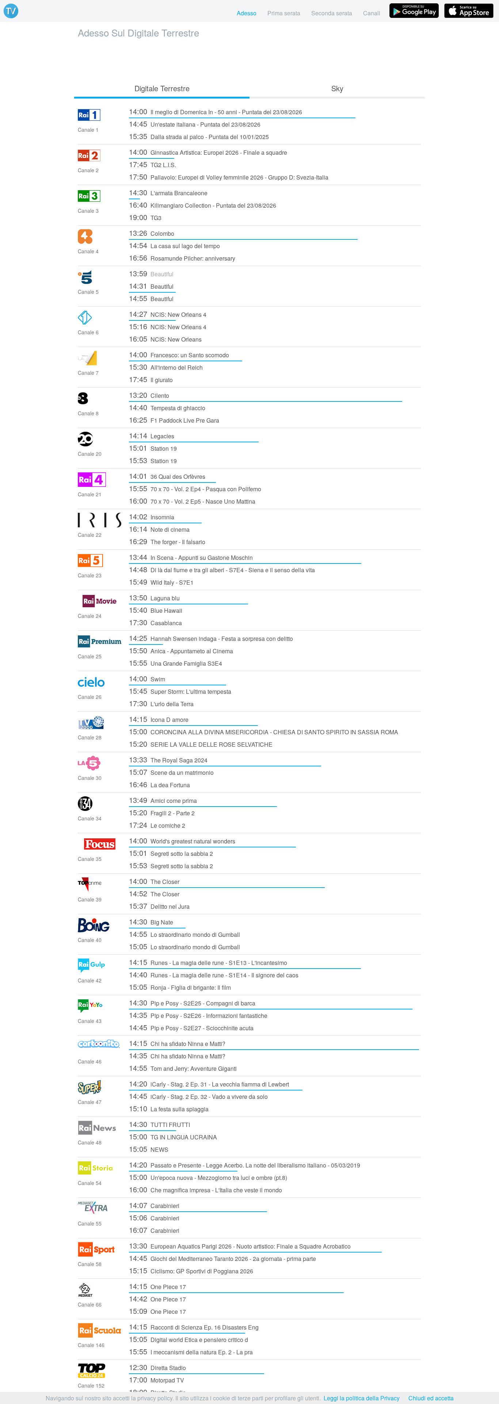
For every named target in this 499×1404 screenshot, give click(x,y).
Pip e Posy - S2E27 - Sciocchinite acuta (191, 1027)
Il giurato (151, 379)
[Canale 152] (100, 1376)
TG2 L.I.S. (152, 164)
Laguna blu (154, 597)
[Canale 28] (100, 727)
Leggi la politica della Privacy (362, 1398)
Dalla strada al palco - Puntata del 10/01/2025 (199, 136)
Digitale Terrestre (162, 88)
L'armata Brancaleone (168, 192)
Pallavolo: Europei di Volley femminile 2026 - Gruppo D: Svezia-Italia (228, 176)
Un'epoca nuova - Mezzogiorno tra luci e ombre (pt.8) (208, 1177)
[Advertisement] (249, 59)
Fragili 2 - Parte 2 (162, 812)
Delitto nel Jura (159, 905)
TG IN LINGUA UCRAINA (173, 1136)
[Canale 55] (100, 1213)
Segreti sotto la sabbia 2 (171, 852)
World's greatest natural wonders (182, 840)
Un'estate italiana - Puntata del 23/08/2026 (194, 123)
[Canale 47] (100, 1092)
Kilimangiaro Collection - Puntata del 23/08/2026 (202, 204)
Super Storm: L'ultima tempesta (180, 690)
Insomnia (151, 516)
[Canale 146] (100, 1335)
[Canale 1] (100, 120)
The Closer (154, 881)
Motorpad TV (156, 1379)
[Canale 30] (100, 768)
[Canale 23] (100, 565)
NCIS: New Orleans (165, 338)
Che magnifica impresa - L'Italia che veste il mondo (205, 1189)
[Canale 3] (100, 201)
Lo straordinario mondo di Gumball (184, 933)
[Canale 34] (100, 808)
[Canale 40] (100, 930)
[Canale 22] (100, 525)
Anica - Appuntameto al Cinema (181, 650)
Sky (337, 88)
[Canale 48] (100, 1132)
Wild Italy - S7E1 (161, 581)
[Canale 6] (100, 322)
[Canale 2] (100, 160)
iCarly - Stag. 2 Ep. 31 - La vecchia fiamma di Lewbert (209, 1083)
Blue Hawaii (155, 609)
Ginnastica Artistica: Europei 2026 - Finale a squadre (208, 151)
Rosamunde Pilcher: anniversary (182, 257)
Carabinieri (154, 1205)
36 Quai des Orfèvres (167, 475)
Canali (371, 13)
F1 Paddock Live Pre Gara (174, 419)
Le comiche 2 (157, 824)
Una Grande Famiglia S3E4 (175, 662)
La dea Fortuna (159, 784)
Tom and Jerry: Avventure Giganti (183, 1067)
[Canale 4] (100, 241)
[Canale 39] (100, 889)
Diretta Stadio (157, 1367)
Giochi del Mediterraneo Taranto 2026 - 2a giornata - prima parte (222, 1258)
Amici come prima (163, 800)
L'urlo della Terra (161, 703)
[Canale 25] (100, 646)
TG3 (145, 217)
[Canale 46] (100, 1051)
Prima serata (283, 13)
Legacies (151, 435)
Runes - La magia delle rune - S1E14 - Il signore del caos (213, 974)
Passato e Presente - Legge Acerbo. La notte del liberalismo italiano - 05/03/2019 (244, 1164)
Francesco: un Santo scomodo (179, 354)
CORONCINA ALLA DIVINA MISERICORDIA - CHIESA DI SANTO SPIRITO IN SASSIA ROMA (263, 731)
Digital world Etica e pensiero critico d (188, 1339)
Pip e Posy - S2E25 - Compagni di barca (192, 1002)
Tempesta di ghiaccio (167, 407)
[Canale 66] (100, 1294)
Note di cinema (159, 528)
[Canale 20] (100, 444)
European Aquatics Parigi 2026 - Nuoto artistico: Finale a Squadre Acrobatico (240, 1245)
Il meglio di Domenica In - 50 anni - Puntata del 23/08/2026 (215, 111)
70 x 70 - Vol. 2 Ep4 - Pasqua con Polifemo (195, 488)
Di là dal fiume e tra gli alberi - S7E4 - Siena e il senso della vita (222, 569)
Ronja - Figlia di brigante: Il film (180, 986)
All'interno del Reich (166, 366)
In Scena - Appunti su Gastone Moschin (191, 556)
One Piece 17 (157, 1286)
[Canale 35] (100, 849)
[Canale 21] (100, 484)
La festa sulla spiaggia (169, 1108)
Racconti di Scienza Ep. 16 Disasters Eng (194, 1326)
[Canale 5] (100, 282)
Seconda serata (331, 13)
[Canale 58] (100, 1254)
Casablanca (155, 622)
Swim (147, 678)
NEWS (148, 1148)
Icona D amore (158, 718)
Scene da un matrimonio (171, 771)
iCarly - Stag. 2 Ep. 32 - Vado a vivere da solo (198, 1095)
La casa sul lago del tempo (174, 245)
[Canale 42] (100, 970)
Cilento (149, 394)
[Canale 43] (100, 1011)
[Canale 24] (100, 606)
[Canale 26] (100, 687)
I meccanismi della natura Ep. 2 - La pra (191, 1351)
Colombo (151, 232)
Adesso (246, 13)
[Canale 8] (100, 403)
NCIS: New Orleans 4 (167, 313)
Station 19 (153, 447)
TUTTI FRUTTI (159, 1124)
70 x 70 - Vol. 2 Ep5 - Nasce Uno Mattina (192, 500)
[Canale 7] (100, 363)
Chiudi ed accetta (431, 1398)
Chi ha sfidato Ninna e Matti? (177, 1043)
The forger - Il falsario (167, 541)
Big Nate (151, 921)
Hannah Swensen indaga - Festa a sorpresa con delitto (211, 637)
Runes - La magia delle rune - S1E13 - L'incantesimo (208, 962)
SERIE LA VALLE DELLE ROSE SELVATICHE (201, 743)
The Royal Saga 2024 (168, 759)
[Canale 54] (100, 1173)
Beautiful (151, 273)
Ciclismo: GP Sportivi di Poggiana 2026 (191, 1270)
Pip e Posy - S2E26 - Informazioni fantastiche (198, 1014)
